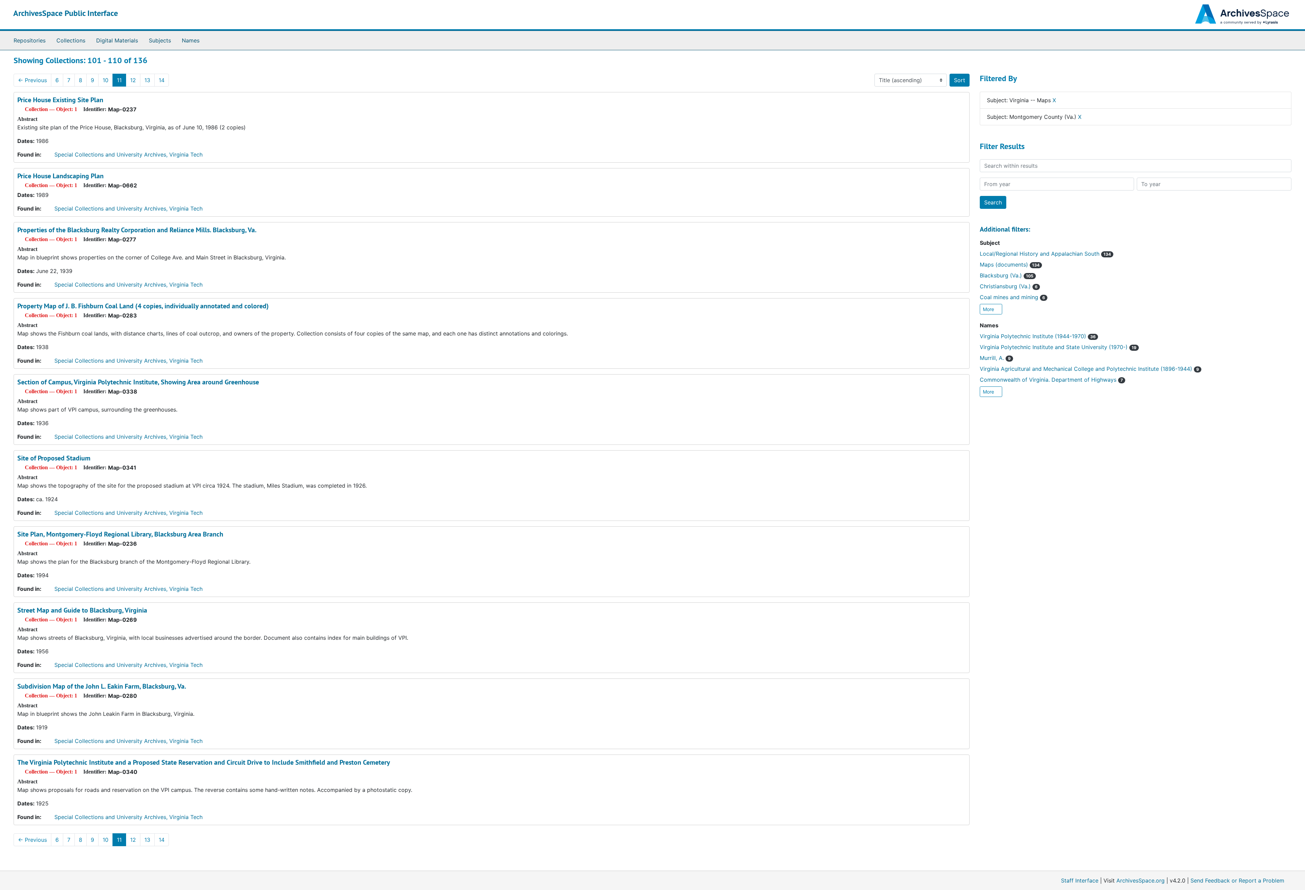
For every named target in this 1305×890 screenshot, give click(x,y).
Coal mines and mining (1012, 297)
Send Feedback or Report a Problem (1237, 880)
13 (147, 80)
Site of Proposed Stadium (53, 458)
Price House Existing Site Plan (60, 99)
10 (105, 80)
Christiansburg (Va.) (1009, 286)
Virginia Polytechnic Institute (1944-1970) (1038, 336)
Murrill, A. (995, 358)
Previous (32, 80)
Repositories (30, 40)
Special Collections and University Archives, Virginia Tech (128, 154)
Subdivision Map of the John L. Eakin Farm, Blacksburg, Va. (101, 686)
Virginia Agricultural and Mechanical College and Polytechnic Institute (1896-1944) (1089, 368)
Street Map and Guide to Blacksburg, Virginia (82, 610)
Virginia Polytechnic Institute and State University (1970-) (1058, 347)
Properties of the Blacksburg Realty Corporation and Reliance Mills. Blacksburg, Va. (137, 229)
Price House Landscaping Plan (60, 175)
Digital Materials (117, 40)
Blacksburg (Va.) (1006, 275)
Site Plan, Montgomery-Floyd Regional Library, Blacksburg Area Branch (120, 534)
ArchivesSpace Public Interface (65, 13)
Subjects (160, 40)
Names (190, 40)
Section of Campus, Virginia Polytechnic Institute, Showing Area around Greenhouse (138, 382)
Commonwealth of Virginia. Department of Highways (1051, 379)
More (989, 309)
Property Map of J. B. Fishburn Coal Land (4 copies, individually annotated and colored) (143, 306)
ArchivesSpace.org (1140, 880)
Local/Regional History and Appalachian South (1045, 253)
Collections (70, 40)
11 (119, 80)
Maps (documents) (1010, 264)
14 (161, 80)
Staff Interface (1079, 880)
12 (133, 80)
